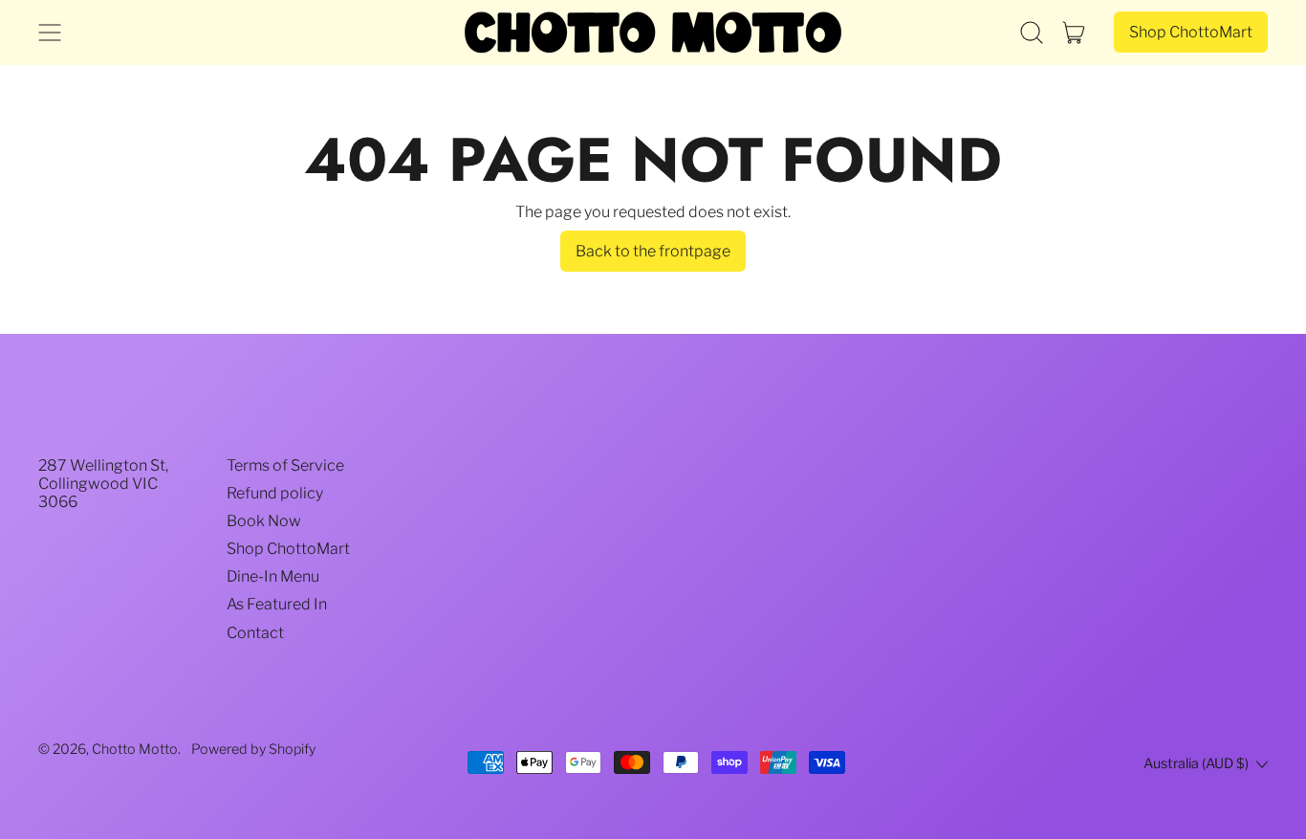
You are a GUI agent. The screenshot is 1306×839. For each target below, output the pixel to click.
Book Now (264, 521)
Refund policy (275, 493)
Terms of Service (285, 465)
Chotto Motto (135, 749)
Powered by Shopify (253, 749)
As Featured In (277, 604)
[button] (1032, 32)
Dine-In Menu (273, 576)
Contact (255, 633)
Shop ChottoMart (288, 549)
